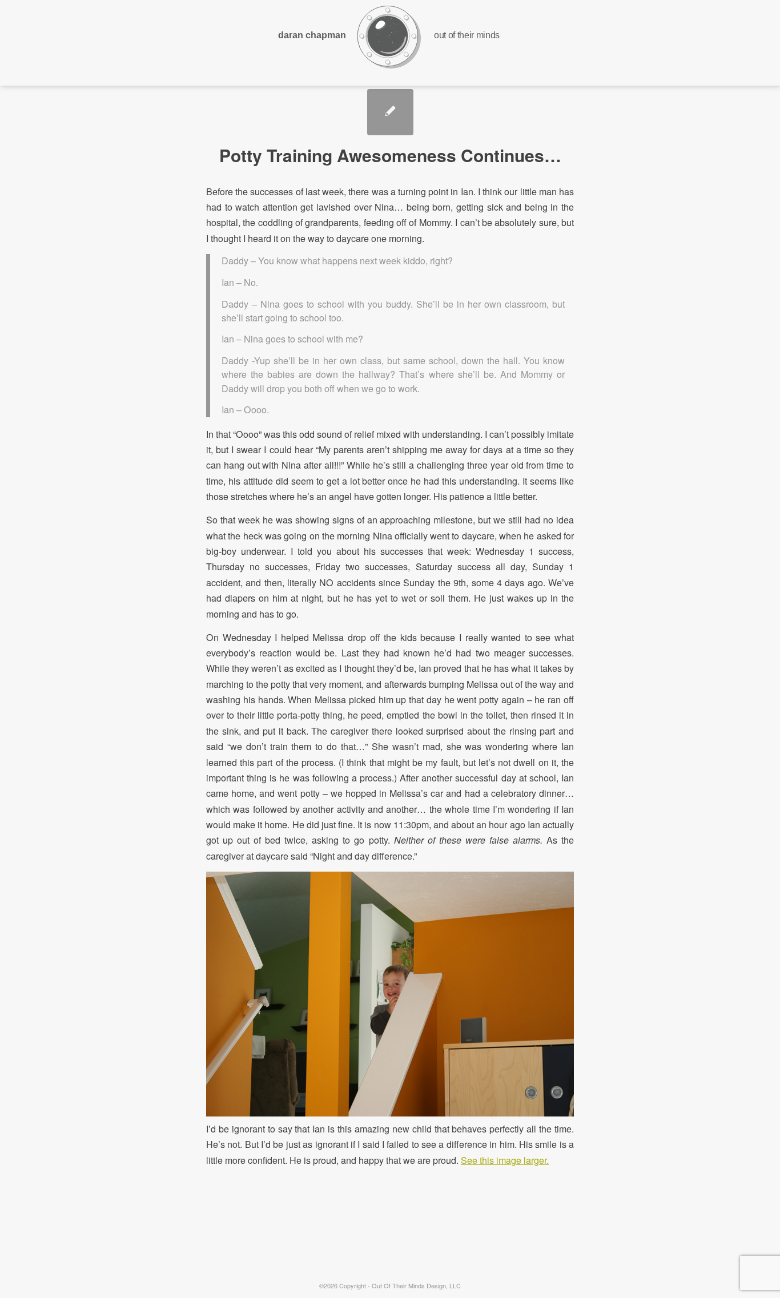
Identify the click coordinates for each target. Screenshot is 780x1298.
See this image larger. (505, 1160)
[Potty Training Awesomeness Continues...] (390, 112)
